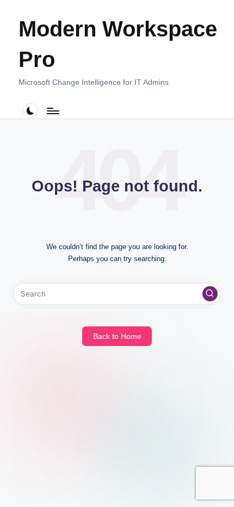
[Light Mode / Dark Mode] (31, 111)
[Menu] (52, 111)
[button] (210, 293)
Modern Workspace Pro (118, 44)
